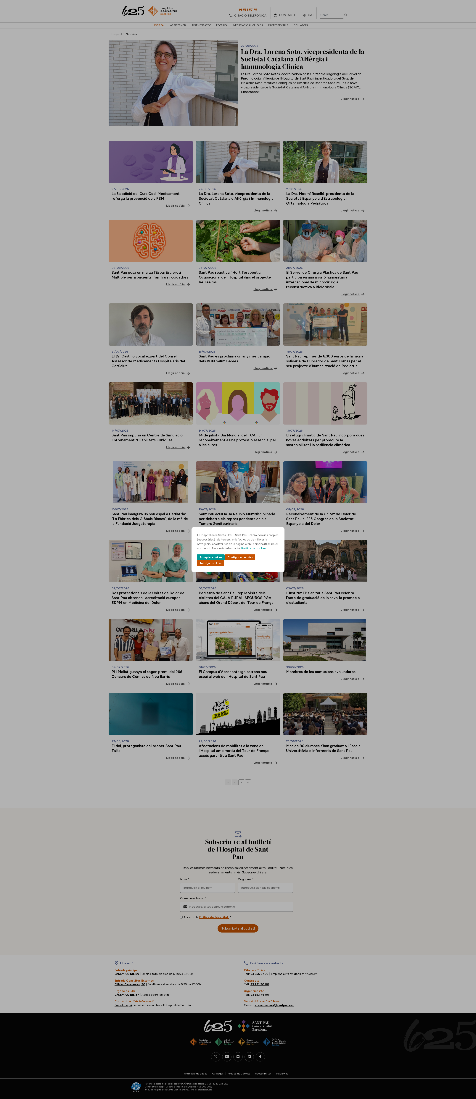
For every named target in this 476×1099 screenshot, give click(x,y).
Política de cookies (253, 548)
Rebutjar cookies (210, 563)
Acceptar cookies (211, 557)
